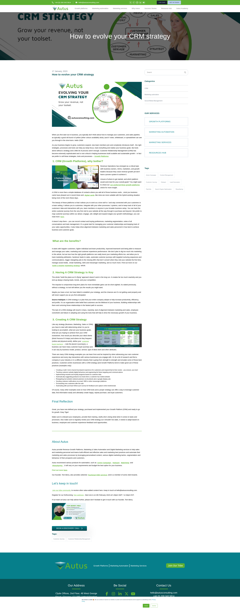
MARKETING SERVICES (160, 142)
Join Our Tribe (175, 565)
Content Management (166, 175)
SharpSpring (179, 189)
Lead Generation (175, 182)
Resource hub (166, 8)
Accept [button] (146, 605)
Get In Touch (174, 2)
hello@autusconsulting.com (88, 2)
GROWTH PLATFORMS (159, 121)
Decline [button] (154, 605)
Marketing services (120, 8)
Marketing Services (139, 566)
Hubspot (163, 182)
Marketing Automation (119, 566)
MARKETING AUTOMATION (161, 132)
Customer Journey (58, 539)
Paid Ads (148, 189)
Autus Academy (182, 8)
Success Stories (150, 8)
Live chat (162, 2)
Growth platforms (81, 8)
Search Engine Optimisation (163, 189)
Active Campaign (151, 175)
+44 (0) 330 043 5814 (63, 2)
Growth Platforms (100, 566)
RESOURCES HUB (157, 153)
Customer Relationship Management (79, 539)
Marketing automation (100, 8)
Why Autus (136, 8)
